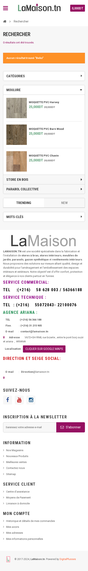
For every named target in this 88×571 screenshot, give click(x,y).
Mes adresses (14, 532)
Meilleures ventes (16, 462)
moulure (13, 90)
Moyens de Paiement (18, 497)
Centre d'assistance (17, 491)
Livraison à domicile (18, 503)
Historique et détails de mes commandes (30, 520)
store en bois (17, 179)
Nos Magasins (14, 450)
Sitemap (11, 474)
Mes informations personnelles (24, 538)
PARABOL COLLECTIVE (22, 189)
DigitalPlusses (68, 559)
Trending (23, 203)
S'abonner (73, 427)
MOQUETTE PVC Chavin (44, 155)
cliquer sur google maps (44, 349)
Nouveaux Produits (17, 456)
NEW (64, 203)
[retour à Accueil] (4, 21)
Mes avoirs (12, 526)
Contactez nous (15, 468)
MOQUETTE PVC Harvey (44, 102)
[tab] (44, 90)
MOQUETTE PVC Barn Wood (46, 128)
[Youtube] (19, 400)
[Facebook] (7, 400)
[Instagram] (30, 400)
